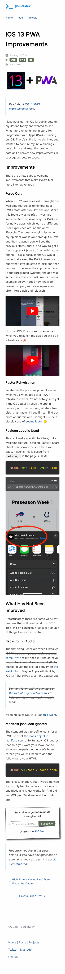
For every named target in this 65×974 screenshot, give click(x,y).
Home (9, 17)
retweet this (41, 693)
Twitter (13, 949)
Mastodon (26, 949)
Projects (32, 17)
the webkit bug (19, 693)
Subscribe (47, 823)
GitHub (13, 957)
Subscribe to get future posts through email (32, 814)
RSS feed (39, 831)
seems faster (34, 421)
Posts (20, 17)
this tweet (49, 714)
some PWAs (13, 658)
